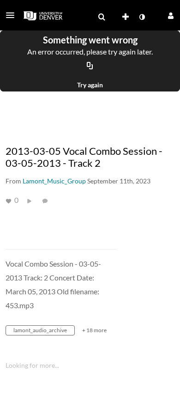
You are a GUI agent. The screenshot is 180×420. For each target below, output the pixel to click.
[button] (13, 15)
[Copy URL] (90, 66)
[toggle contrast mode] (141, 17)
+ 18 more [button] (94, 330)
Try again (90, 85)
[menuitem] (101, 17)
